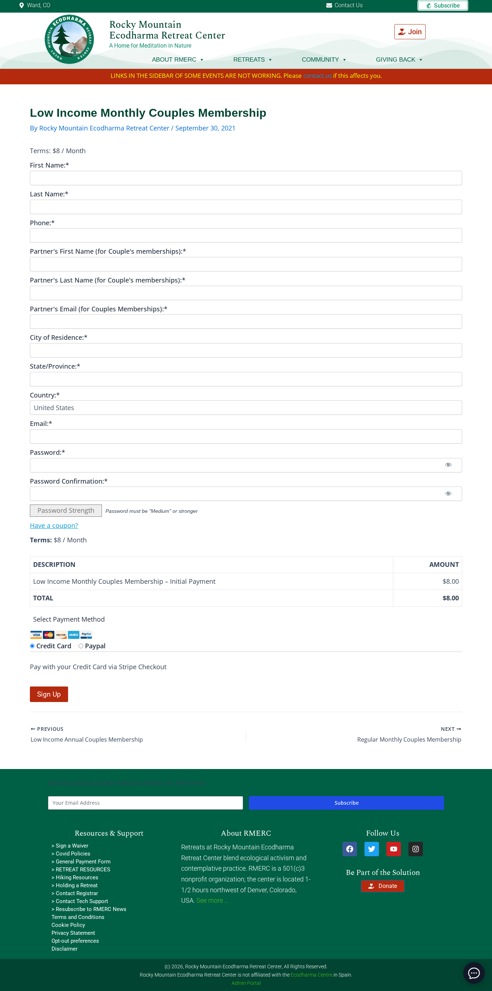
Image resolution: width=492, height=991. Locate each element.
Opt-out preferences (75, 941)
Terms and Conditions (78, 917)
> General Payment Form (81, 861)
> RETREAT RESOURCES (81, 869)
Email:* (41, 423)
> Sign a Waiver (70, 846)
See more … (212, 900)
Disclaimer (64, 949)
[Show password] (448, 465)
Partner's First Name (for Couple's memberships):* (108, 251)
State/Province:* (55, 366)
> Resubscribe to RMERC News (89, 909)
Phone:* (42, 222)
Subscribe (347, 802)
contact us (317, 75)
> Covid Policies (71, 853)
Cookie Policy (68, 925)
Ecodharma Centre (311, 975)
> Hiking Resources (75, 877)
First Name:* (49, 165)
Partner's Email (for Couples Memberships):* (98, 309)
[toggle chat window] (474, 973)
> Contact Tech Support (80, 901)
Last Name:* (49, 194)
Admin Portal (246, 983)
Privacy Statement (73, 933)
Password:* (47, 452)
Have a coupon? (54, 525)
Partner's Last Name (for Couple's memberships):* (107, 280)
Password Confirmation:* (69, 481)
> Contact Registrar (75, 893)
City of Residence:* (59, 337)
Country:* (45, 395)
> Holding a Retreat (75, 885)
